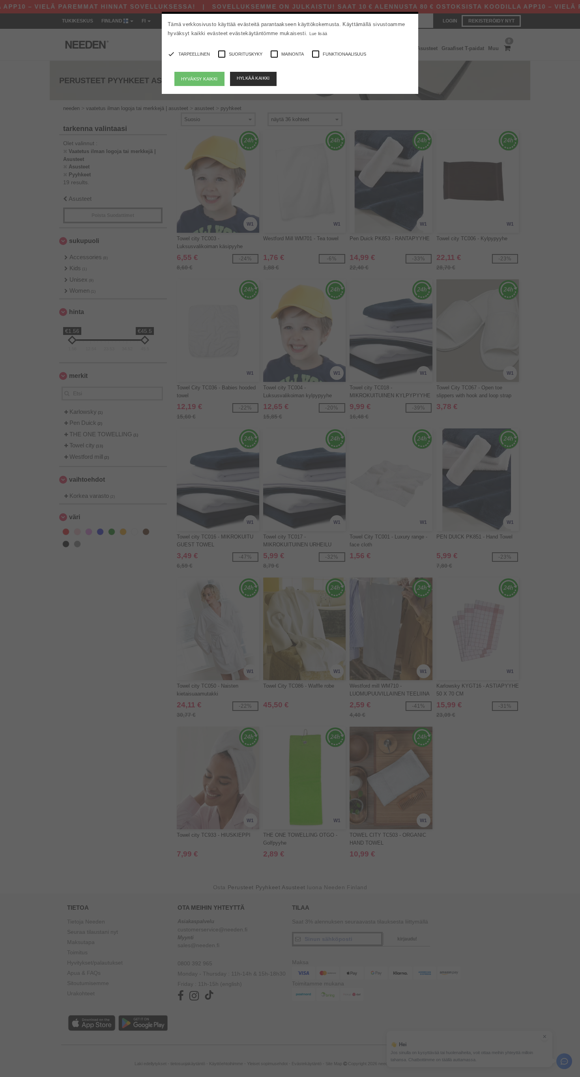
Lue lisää (318, 33)
